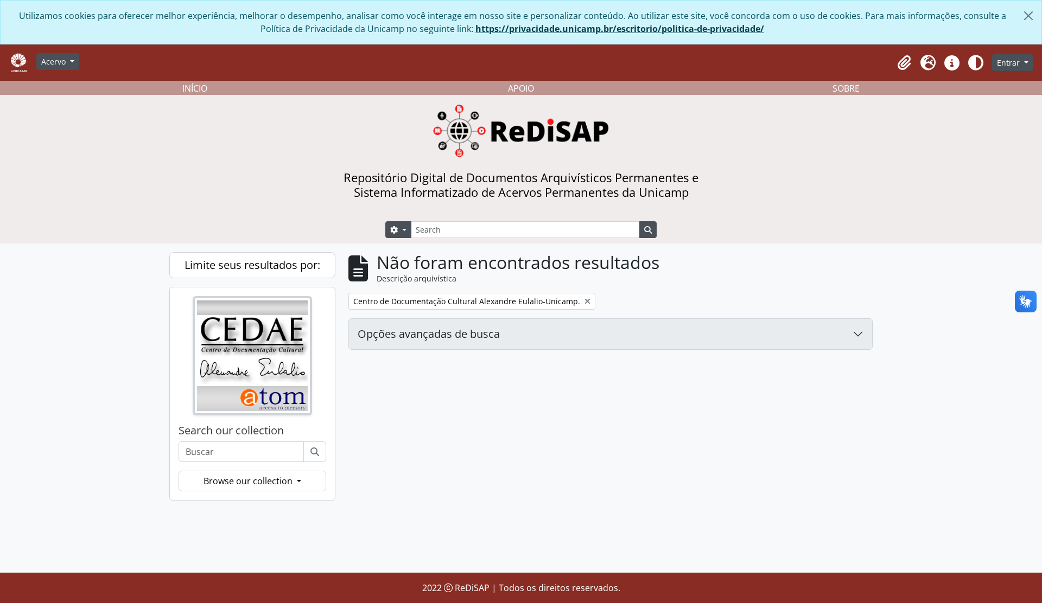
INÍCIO (194, 88)
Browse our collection (249, 481)
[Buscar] (314, 451)
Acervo (54, 61)
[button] (904, 63)
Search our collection (231, 430)
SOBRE (846, 88)
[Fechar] (1028, 16)
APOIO (521, 88)
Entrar (1009, 62)
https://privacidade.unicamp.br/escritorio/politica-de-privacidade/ (619, 29)
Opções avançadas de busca (429, 333)
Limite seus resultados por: (252, 265)
